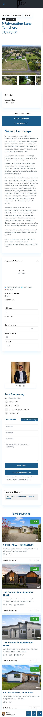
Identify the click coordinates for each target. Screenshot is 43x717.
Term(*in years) (10, 334)
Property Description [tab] (21, 113)
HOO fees (8, 308)
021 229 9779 (14, 406)
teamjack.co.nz (13, 413)
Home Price (9, 317)
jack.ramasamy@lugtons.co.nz (19, 410)
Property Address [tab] (21, 118)
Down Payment (10, 325)
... (27, 551)
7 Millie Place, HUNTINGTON (18, 545)
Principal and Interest (12, 293)
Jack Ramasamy (14, 394)
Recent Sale (11, 19)
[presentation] (5, 59)
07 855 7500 (13, 402)
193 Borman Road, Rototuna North (18, 594)
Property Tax (9, 300)
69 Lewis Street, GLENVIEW (18, 692)
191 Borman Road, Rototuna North (18, 644)
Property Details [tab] (21, 123)
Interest (8, 342)
